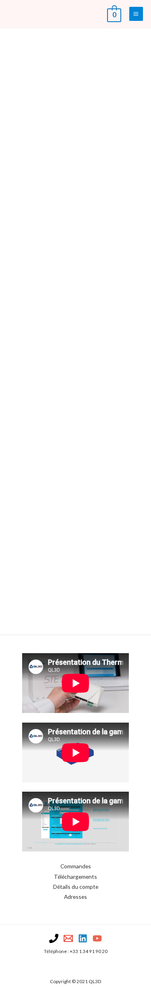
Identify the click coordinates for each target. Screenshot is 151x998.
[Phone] (53, 938)
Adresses (75, 896)
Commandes (75, 866)
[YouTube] (97, 938)
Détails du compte (75, 886)
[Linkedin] (82, 938)
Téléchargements (75, 876)
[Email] (68, 938)
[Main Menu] (136, 13)
